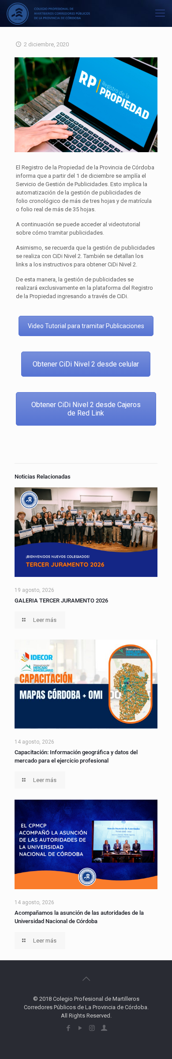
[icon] (103, 1028)
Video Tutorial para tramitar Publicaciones (86, 325)
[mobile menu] (160, 13)
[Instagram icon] (92, 1028)
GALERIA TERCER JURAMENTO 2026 (61, 600)
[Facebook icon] (68, 1028)
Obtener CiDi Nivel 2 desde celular (86, 364)
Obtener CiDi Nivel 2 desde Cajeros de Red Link (86, 408)
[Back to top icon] (86, 978)
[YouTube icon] (80, 1028)
